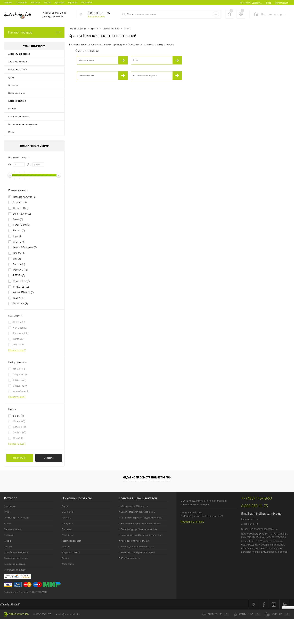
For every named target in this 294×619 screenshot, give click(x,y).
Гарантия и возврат (71, 541)
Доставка (59, 2)
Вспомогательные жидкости (22, 124)
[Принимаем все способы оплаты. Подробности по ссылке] (90, 585)
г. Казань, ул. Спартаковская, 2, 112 (136, 546)
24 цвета (19, 380)
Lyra (17, 258)
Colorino (20, 202)
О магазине (21, 2)
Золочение (13, 85)
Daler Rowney (22, 213)
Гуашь (11, 77)
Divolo (18, 219)
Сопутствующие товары (16, 558)
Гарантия (72, 2)
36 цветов (20, 385)
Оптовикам (86, 2)
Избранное (248, 614)
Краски (7, 541)
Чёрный (19, 421)
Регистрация (281, 3)
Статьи (65, 558)
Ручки (7, 512)
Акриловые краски (17, 61)
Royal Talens (21, 281)
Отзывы (66, 546)
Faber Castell (21, 225)
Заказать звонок (96, 16)
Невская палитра (24, 197)
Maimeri (19, 264)
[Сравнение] (240, 14)
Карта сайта (68, 564)
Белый (18, 415)
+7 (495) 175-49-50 (10, 604)
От (9, 164)
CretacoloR (20, 208)
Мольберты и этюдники (16, 552)
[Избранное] (229, 14)
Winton (18, 339)
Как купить (67, 523)
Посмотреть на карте (192, 521)
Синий (18, 438)
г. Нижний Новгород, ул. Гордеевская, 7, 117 (140, 517)
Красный (20, 427)
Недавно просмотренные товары (147, 477)
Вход (268, 3)
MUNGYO (20, 269)
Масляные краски (17, 69)
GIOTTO (19, 241)
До (28, 164)
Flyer (17, 236)
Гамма (19, 298)
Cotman (19, 322)
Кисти (11, 132)
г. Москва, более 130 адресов (133, 506)
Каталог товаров (20, 32)
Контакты (35, 2)
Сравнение (217, 614)
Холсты (8, 546)
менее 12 (19, 369)
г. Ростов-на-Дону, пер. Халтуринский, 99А (140, 523)
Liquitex (19, 253)
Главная (8, 2)
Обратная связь (18, 614)
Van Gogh (20, 327)
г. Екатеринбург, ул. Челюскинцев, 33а (138, 529)
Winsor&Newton (23, 292)
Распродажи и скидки (15, 569)
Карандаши (9, 506)
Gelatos (12, 108)
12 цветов (20, 374)
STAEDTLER (21, 286)
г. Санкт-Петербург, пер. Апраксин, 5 (137, 512)
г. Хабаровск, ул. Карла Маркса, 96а (137, 552)
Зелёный (19, 432)
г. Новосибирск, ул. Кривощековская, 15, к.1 (141, 535)
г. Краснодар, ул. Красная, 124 (134, 541)
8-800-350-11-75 (42, 614)
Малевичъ (20, 303)
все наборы (21, 391)
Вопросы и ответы (71, 552)
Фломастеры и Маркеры (16, 517)
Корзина (280, 614)
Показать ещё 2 (17, 350)
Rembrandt (20, 333)
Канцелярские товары (15, 564)
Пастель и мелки (12, 529)
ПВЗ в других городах (129, 558)
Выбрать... (257, 3)
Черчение (9, 535)
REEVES (19, 275)
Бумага (7, 523)
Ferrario (19, 230)
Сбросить (49, 458)
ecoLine (18, 344)
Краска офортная (17, 101)
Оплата (47, 2)
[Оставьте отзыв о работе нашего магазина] (90, 577)
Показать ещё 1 (17, 397)
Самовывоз (68, 535)
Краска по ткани (16, 93)
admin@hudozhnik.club (266, 513)
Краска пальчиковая (18, 116)
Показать (19, 458)
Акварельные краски (19, 54)
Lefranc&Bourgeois (25, 247)
